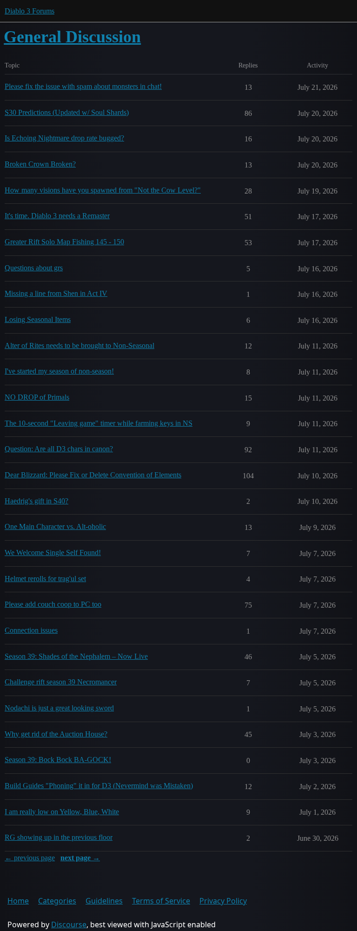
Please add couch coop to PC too (53, 604)
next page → (80, 858)
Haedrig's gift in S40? (36, 501)
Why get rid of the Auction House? (56, 734)
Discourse (68, 924)
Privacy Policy (223, 901)
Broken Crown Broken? (40, 164)
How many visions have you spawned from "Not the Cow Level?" (103, 190)
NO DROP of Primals (37, 397)
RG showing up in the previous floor (58, 837)
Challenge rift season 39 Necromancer (61, 682)
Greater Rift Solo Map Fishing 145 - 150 (64, 242)
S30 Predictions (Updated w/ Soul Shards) (67, 112)
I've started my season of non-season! (59, 371)
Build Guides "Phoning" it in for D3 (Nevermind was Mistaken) (99, 786)
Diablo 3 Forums (29, 11)
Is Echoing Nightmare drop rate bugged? (64, 138)
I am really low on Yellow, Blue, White (62, 812)
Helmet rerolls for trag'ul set (45, 579)
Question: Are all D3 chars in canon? (59, 449)
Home (18, 901)
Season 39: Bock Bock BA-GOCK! (58, 760)
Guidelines (104, 901)
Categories (57, 901)
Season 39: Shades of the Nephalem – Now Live (76, 656)
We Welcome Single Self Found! (53, 552)
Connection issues (31, 630)
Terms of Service (161, 901)
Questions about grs (34, 268)
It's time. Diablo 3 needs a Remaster (57, 216)
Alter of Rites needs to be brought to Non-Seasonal (79, 345)
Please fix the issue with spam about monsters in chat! (83, 86)
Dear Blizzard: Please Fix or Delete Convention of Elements (93, 475)
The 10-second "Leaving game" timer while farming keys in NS (98, 423)
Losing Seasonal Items (38, 319)
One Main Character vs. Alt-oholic (55, 526)
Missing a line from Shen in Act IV (56, 293)
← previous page (30, 858)
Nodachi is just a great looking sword (59, 708)
